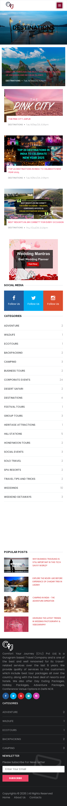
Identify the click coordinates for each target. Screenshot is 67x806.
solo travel (33, 461)
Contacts (35, 797)
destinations (13, 81)
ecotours (33, 344)
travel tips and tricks (33, 479)
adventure (33, 326)
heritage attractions (33, 425)
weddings (33, 488)
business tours (33, 371)
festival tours (33, 407)
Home (6, 797)
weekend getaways (33, 497)
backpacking (33, 353)
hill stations (33, 434)
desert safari (33, 389)
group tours (33, 416)
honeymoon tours (33, 443)
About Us (20, 797)
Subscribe (15, 778)
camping (33, 362)
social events (33, 452)
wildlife (33, 335)
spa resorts (33, 470)
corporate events (33, 380)
